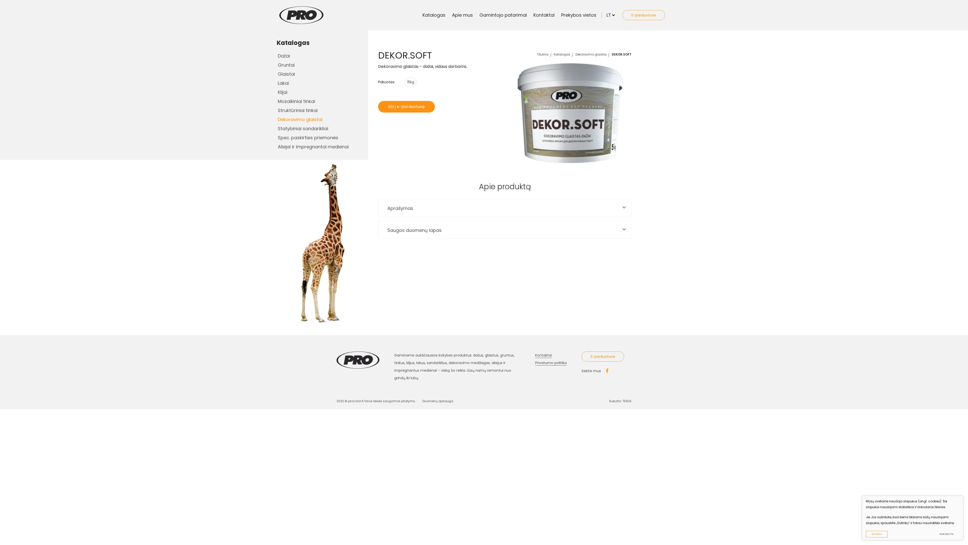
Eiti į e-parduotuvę (406, 107)
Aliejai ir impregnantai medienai (313, 147)
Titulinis (543, 54)
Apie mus (462, 15)
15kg (410, 82)
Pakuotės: (386, 82)
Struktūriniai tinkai (298, 110)
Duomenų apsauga (437, 401)
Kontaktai (544, 15)
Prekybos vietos (578, 15)
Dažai (284, 56)
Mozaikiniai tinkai (296, 101)
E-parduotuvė (643, 15)
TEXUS (626, 401)
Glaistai (286, 74)
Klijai (282, 92)
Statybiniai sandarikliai (303, 128)
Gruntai (286, 65)
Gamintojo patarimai (503, 15)
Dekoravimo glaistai (300, 119)
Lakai (283, 83)
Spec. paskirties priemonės (308, 137)
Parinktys (946, 534)
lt (609, 15)
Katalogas (433, 15)
